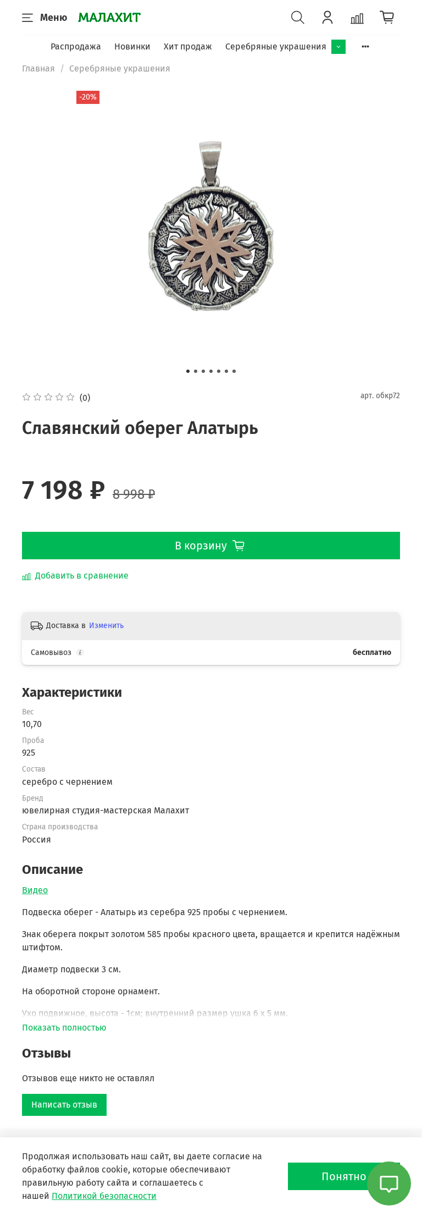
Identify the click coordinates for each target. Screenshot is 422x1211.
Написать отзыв (64, 1104)
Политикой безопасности (104, 1196)
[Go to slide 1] (188, 371)
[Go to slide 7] (234, 371)
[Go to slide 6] (226, 371)
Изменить (106, 625)
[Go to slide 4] (211, 371)
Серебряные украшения (275, 46)
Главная (38, 68)
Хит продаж (188, 46)
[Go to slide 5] (218, 371)
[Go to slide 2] (195, 371)
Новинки (132, 46)
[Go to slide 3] (203, 371)
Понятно (344, 1176)
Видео (35, 890)
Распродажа (76, 46)
